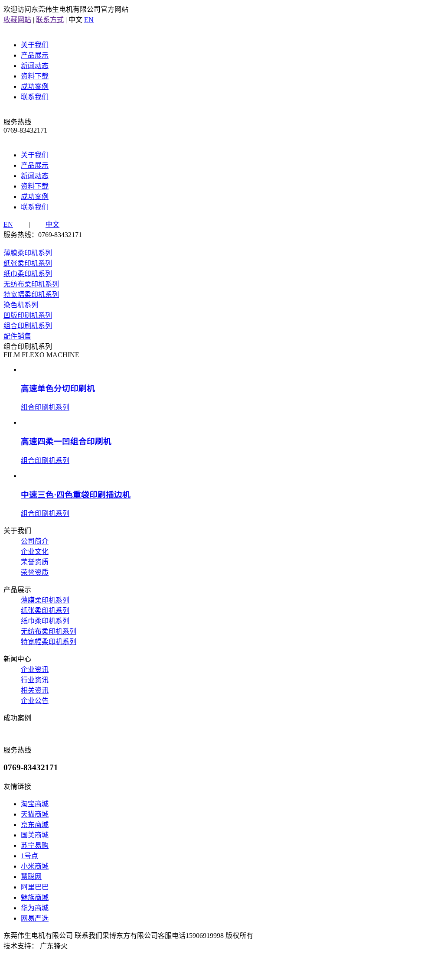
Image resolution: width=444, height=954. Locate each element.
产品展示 (35, 55)
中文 (52, 224)
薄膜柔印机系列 (27, 253)
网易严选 (35, 918)
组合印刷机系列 (27, 325)
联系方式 (50, 19)
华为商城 (35, 908)
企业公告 (35, 700)
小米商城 (35, 866)
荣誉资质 (35, 562)
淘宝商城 (35, 803)
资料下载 (35, 76)
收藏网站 (17, 19)
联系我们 (35, 97)
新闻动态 (35, 65)
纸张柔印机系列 (27, 263)
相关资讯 (35, 690)
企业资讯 (35, 669)
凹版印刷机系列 (27, 315)
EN (89, 19)
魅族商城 (35, 897)
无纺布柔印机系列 (31, 284)
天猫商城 (35, 814)
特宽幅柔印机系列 (31, 294)
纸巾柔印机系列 (27, 273)
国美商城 (35, 835)
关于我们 (35, 45)
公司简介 (35, 541)
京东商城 (35, 824)
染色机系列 (20, 305)
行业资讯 (35, 680)
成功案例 (35, 86)
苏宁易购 (35, 845)
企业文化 (35, 551)
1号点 (29, 856)
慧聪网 (31, 876)
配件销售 (17, 336)
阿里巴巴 (35, 887)
